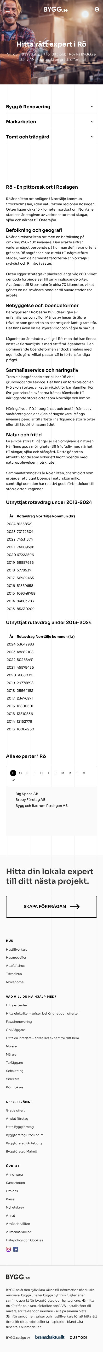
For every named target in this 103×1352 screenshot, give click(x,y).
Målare (11, 1054)
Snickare (12, 1079)
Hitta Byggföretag (20, 1127)
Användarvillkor (18, 1224)
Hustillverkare (16, 949)
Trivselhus (14, 974)
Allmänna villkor (18, 1232)
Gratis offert (15, 1110)
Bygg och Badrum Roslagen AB (42, 805)
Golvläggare (15, 1030)
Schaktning (14, 1071)
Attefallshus (15, 966)
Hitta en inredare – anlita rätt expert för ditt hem (42, 1038)
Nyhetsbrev (15, 1207)
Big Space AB (27, 794)
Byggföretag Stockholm (25, 1135)
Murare (11, 1046)
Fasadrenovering (19, 1022)
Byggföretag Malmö (21, 1151)
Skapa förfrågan (45, 906)
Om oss (12, 1191)
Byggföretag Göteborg (24, 1143)
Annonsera (14, 1175)
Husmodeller (16, 957)
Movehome (15, 982)
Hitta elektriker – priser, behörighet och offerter (42, 1013)
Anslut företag (17, 1119)
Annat (10, 1216)
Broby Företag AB (31, 799)
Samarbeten (15, 1183)
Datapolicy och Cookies (24, 1240)
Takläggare (14, 1063)
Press (10, 1199)
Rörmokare (14, 1087)
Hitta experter (16, 1005)
